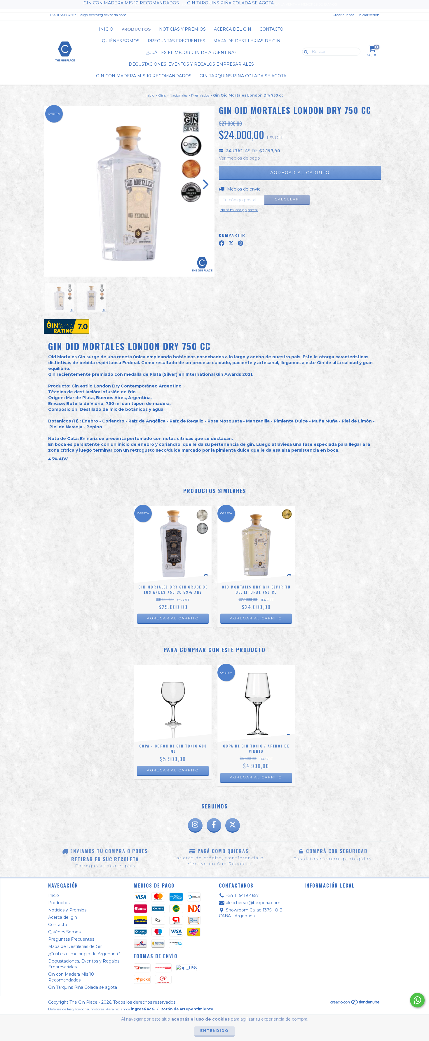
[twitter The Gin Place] (232, 825)
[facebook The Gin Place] (214, 825)
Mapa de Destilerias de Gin (246, 40)
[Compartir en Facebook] (221, 243)
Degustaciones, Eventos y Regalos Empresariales (191, 64)
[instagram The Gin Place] (195, 825)
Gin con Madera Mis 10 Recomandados (143, 75)
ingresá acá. (143, 1009)
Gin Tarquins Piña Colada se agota (243, 75)
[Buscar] (304, 51)
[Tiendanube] (355, 1004)
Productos (136, 29)
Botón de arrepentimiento (187, 1009)
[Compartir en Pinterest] (240, 243)
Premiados (200, 95)
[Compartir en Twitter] (231, 243)
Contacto (271, 29)
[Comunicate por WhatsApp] (417, 1000)
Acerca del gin (232, 29)
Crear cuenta (343, 15)
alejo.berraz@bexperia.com (103, 15)
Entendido (214, 1030)
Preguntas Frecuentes (176, 40)
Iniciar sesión (368, 15)
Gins (162, 95)
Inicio (106, 29)
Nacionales (178, 95)
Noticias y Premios (182, 29)
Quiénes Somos (120, 40)
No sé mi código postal (239, 209)
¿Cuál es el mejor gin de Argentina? (191, 52)
